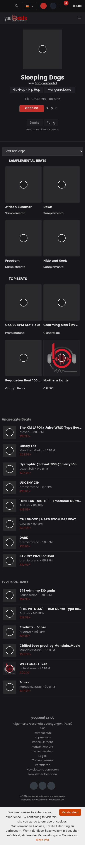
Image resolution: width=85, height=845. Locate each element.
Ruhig (51, 122)
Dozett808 (27, 469)
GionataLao (51, 333)
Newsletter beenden (42, 774)
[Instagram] (34, 786)
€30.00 (24, 672)
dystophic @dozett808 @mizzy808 (48, 464)
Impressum (43, 737)
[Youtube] (51, 786)
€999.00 (31, 108)
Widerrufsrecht (42, 742)
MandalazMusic (31, 450)
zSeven (24, 432)
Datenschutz (42, 733)
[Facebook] (42, 786)
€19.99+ (25, 436)
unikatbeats (28, 668)
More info (42, 840)
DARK (24, 537)
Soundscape (28, 595)
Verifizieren (42, 765)
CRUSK (48, 388)
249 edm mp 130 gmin (37, 590)
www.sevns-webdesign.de (50, 800)
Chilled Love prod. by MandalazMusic (50, 645)
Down (47, 207)
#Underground (50, 129)
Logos (42, 756)
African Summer (18, 207)
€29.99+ (26, 454)
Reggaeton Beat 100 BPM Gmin (30, 380)
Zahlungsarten (42, 760)
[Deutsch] (27, 6)
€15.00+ (25, 636)
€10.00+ (25, 491)
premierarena (29, 487)
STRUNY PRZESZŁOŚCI (37, 556)
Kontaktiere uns (43, 746)
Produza (25, 631)
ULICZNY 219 (29, 482)
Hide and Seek (55, 260)
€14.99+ (25, 599)
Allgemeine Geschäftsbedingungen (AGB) (42, 723)
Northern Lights (56, 380)
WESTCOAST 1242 (33, 664)
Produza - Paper (33, 627)
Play (42, 49)
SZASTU (25, 524)
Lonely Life (28, 446)
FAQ (42, 728)
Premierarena (15, 333)
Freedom (12, 260)
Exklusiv (25, 505)
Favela (25, 682)
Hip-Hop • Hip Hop (26, 89)
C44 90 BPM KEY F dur (22, 325)
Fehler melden (43, 751)
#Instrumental (34, 129)
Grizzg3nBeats (15, 388)
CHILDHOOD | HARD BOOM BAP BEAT (48, 519)
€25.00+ (26, 473)
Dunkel (35, 122)
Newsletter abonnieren (43, 769)
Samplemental (46, 83)
